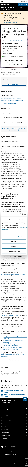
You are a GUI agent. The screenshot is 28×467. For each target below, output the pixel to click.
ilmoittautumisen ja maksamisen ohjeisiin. (13, 274)
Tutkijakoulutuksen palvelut (9, 103)
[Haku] (21, 7)
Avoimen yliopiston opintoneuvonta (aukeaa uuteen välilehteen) (13, 345)
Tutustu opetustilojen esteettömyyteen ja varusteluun (15, 129)
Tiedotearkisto (4, 412)
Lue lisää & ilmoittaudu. (10, 22)
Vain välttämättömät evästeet (14, 251)
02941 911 (14, 454)
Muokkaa (13, 246)
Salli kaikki (14, 241)
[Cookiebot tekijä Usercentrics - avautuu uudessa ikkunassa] (20, 214)
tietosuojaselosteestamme (16, 231)
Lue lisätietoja (19, 236)
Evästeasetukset (4, 438)
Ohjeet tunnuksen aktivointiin (9, 315)
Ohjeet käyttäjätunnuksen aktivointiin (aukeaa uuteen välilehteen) (13, 348)
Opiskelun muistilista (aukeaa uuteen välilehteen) (13, 341)
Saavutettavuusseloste (5, 435)
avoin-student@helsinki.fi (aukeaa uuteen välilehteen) (12, 355)
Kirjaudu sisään (23, 4)
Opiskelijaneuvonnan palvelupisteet (11, 98)
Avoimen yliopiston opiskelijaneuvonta (12, 100)
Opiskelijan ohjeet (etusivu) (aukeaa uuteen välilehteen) (15, 337)
